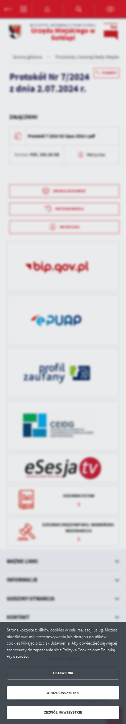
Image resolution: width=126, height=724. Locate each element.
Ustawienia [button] (63, 673)
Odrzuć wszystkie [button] (63, 692)
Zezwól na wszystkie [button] (63, 712)
